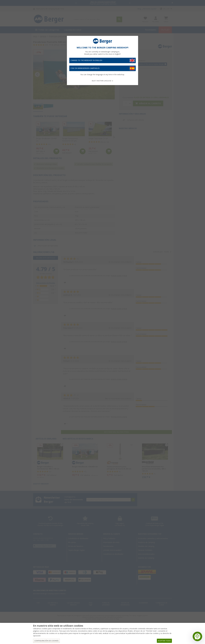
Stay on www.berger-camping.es (85, 68)
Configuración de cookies (46, 641)
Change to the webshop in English (86, 60)
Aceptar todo (164, 641)
